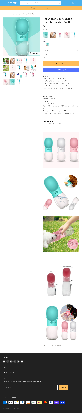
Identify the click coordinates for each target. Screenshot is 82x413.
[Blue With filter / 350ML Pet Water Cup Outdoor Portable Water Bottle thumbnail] (19, 68)
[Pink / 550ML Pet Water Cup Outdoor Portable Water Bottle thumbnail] (5, 82)
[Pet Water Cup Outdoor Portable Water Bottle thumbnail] (5, 61)
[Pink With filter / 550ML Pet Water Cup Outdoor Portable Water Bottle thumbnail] (26, 75)
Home (4, 14)
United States (10, 398)
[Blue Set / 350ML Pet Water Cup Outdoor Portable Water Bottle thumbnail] (19, 75)
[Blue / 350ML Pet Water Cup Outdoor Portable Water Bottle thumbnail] (13, 82)
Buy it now (61, 70)
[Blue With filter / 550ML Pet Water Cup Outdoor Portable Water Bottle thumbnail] (26, 61)
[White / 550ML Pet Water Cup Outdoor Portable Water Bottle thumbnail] (12, 61)
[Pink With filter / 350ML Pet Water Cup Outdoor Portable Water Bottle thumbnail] (33, 75)
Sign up (63, 387)
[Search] (59, 3)
